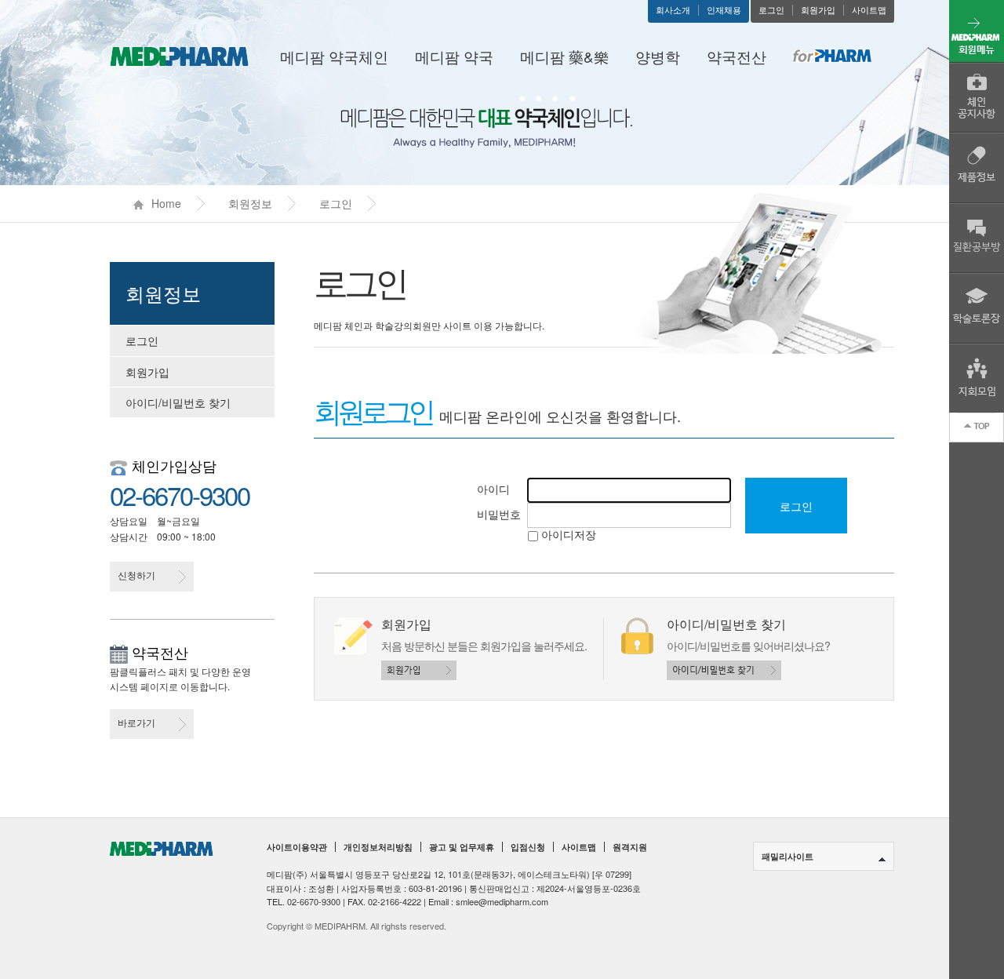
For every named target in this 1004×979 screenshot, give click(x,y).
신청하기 (136, 574)
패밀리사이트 (787, 856)
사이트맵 (869, 10)
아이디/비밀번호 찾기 (178, 402)
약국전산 (736, 56)
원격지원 (630, 847)
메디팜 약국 (454, 56)
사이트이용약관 (297, 847)
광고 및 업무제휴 (461, 847)
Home (166, 203)
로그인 (771, 10)
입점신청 (528, 847)
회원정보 (250, 203)
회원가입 (818, 10)
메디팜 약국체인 (334, 56)
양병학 (657, 56)
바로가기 (136, 722)
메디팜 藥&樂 (564, 56)
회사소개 (673, 10)
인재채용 (724, 10)
